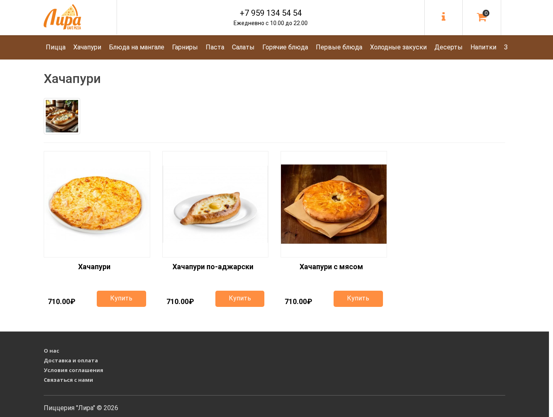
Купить (121, 298)
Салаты (243, 47)
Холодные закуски (398, 47)
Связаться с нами (68, 379)
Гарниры (185, 47)
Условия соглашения (73, 370)
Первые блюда (339, 47)
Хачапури (87, 47)
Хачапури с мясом (331, 266)
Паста (215, 47)
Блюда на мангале (136, 47)
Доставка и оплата (71, 360)
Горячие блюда (285, 47)
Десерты (448, 47)
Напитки (483, 47)
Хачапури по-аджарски (212, 266)
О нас (51, 350)
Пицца (56, 47)
